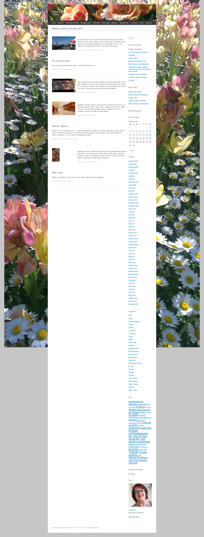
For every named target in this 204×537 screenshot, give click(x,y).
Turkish (134, 451)
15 (150, 135)
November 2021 (133, 173)
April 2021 (132, 179)
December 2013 (133, 304)
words (143, 460)
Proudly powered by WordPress (61, 527)
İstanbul (133, 462)
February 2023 (133, 161)
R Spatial (131, 80)
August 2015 (132, 280)
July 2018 (132, 212)
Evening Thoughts (134, 321)
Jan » (132, 150)
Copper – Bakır (133, 98)
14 (147, 135)
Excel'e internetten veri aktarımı (138, 52)
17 (133, 138)
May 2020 (132, 191)
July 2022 (132, 170)
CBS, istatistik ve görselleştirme (138, 64)
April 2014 (132, 292)
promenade (133, 446)
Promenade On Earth (72, 23)
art (149, 404)
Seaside (131, 372)
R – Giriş (131, 366)
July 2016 (132, 250)
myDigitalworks (138, 433)
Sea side (131, 369)
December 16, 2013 (83, 115)
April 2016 (132, 259)
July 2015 (132, 283)
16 (130, 138)
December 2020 (133, 182)
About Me (149, 23)
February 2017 (133, 232)
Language (141, 425)
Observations (133, 357)
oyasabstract (143, 441)
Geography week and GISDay (138, 77)
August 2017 (132, 218)
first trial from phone (61, 60)
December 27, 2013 (83, 50)
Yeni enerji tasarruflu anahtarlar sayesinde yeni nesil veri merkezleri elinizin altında (140, 69)
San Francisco (143, 447)
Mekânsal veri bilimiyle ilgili (137, 61)
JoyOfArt (133, 425)
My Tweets (132, 474)
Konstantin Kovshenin (92, 527)
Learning (134, 427)
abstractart (142, 404)
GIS (150, 418)
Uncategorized (69, 69)
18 (137, 138)
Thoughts (131, 375)
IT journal (145, 422)
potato (144, 444)
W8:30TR (61, 23)
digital (132, 409)
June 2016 (132, 253)
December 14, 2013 (83, 162)
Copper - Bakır (133, 58)
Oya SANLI (132, 510)
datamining (148, 407)
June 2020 (132, 188)
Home (54, 23)
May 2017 (132, 223)
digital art (144, 412)
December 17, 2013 (83, 92)
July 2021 (132, 176)
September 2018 (134, 206)
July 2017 (132, 221)
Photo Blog (96, 23)
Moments (115, 23)
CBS (130, 315)
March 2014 (132, 295)
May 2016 (132, 256)
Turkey (145, 449)
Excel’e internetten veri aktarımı (138, 95)
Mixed (130, 339)
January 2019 (133, 200)
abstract (133, 404)
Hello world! (57, 172)
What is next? (133, 390)
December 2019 (133, 194)
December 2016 (133, 238)
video (139, 455)
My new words (124, 23)
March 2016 (132, 262)
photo (131, 444)
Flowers (131, 324)
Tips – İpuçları (133, 378)
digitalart (136, 412)
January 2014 (133, 301)
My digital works (86, 23)
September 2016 (134, 244)
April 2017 (132, 226)
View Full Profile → (134, 517)
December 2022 (133, 167)
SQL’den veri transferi (135, 92)
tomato (141, 449)
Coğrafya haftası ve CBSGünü (138, 74)
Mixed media (106, 23)
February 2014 (133, 298)
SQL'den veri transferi (135, 49)
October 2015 (133, 277)
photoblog (138, 444)
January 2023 (133, 164)
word (137, 460)
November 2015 (133, 274)
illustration (133, 419)
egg (149, 412)
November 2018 (133, 203)
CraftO (142, 23)
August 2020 (132, 185)
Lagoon (131, 336)
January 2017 (133, 235)
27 (143, 142)
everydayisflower (142, 417)
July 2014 (132, 289)
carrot (130, 407)
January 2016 (133, 268)
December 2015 (133, 271)
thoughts (133, 449)
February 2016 (133, 265)
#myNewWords (136, 401)
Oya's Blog (60, 11)
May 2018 (132, 215)
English (133, 414)
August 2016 (132, 247)
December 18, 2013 (58, 69)
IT (138, 422)
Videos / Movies (134, 384)
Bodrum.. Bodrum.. (60, 125)
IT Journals (134, 23)
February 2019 (133, 197)
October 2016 (133, 241)
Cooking (140, 406)
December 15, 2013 (58, 139)
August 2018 (132, 209)
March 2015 (132, 286)
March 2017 (132, 229)
